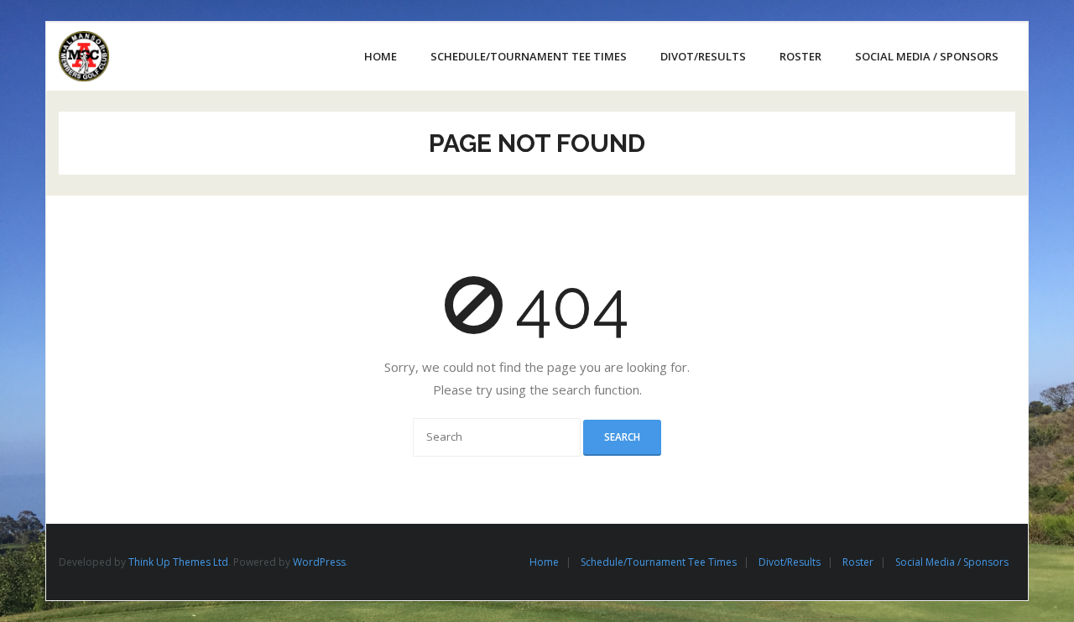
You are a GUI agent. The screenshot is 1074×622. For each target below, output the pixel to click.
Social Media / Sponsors (952, 562)
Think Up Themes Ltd (178, 562)
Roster (857, 562)
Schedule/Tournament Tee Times (659, 562)
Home (544, 562)
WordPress (319, 562)
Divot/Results (790, 562)
